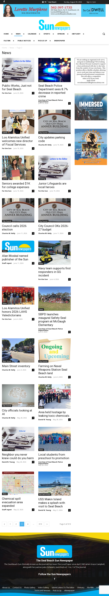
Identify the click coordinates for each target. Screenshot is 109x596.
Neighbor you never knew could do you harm (18, 456)
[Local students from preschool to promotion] (54, 439)
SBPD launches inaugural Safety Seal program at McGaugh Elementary (52, 320)
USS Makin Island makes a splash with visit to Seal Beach (51, 503)
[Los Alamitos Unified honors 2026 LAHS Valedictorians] (18, 296)
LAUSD (5, 133)
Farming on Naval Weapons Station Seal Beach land (52, 369)
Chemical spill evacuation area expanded (12, 502)
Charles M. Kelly (45, 145)
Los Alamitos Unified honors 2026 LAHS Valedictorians (16, 311)
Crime (41, 81)
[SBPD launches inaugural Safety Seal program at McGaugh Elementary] (54, 299)
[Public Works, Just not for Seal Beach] (18, 70)
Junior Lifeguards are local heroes (52, 185)
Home (4, 48)
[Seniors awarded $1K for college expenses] (18, 168)
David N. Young (44, 419)
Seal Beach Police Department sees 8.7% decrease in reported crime (53, 91)
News (12, 48)
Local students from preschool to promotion (53, 456)
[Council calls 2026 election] (18, 210)
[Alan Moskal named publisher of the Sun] (18, 246)
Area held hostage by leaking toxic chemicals (53, 413)
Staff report (7, 263)
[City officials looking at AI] (18, 395)
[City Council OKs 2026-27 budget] (54, 210)
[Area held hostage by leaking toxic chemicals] (54, 396)
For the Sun (6, 93)
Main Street (7, 361)
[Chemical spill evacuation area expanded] (18, 483)
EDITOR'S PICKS (8, 450)
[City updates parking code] (54, 122)
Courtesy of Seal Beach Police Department (50, 101)
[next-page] (47, 524)
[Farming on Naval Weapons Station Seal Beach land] (54, 350)
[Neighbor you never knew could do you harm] (18, 439)
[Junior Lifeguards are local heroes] (54, 168)
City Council (43, 133)
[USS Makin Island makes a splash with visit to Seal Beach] (54, 484)
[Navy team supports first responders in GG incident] (54, 253)
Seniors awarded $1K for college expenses (16, 185)
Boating (42, 179)
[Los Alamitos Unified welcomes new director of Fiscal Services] (18, 122)
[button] (103, 34)
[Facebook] (54, 578)
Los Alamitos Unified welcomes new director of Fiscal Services (17, 141)
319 (40, 524)
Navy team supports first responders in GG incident (54, 272)
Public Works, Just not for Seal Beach (17, 87)
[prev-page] (4, 524)
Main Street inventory (16, 366)
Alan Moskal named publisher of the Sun (15, 257)
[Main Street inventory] (18, 350)
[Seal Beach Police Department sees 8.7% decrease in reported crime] (54, 70)
